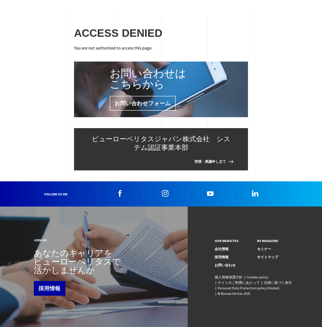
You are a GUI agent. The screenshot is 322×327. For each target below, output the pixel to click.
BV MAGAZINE (267, 241)
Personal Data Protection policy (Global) (248, 288)
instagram (165, 193)
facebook (120, 193)
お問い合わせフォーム (143, 103)
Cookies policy (257, 277)
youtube (210, 193)
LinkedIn (255, 193)
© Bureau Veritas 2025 (234, 293)
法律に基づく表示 (278, 282)
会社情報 (222, 249)
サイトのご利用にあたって (239, 282)
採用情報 (49, 288)
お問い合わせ (225, 265)
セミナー (264, 249)
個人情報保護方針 (229, 277)
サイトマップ (267, 257)
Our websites (227, 241)
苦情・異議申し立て (210, 161)
